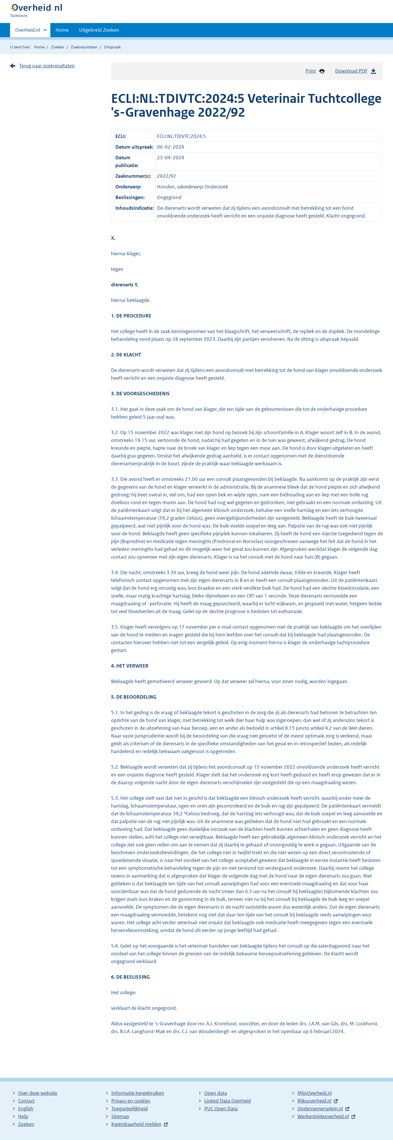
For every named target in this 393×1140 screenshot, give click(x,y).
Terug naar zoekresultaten (47, 66)
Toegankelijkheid (129, 1108)
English (25, 1108)
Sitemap (120, 1116)
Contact (26, 1101)
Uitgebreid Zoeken (99, 30)
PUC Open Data (221, 1108)
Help (23, 1116)
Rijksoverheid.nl (314, 1101)
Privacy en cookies (130, 1101)
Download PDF (351, 71)
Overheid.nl (27, 32)
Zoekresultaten (84, 47)
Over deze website (37, 1093)
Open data (215, 1093)
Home (62, 30)
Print (311, 71)
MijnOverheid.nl (314, 1093)
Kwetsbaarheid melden (136, 1124)
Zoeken (57, 47)
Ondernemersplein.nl (320, 1108)
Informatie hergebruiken (137, 1093)
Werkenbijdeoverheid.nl (323, 1116)
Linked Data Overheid (227, 1101)
